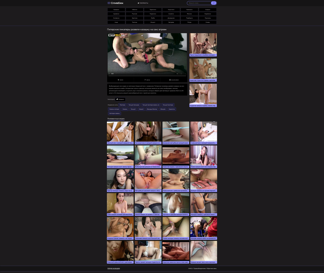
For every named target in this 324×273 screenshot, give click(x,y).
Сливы (208, 22)
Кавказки (189, 10)
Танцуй (133, 109)
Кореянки (208, 14)
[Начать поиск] (213, 3)
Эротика (134, 18)
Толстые (134, 22)
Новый (141, 109)
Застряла (171, 22)
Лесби (153, 18)
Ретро (189, 22)
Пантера (122, 105)
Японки (189, 14)
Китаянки (116, 18)
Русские (134, 14)
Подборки (189, 18)
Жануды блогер (152, 109)
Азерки (207, 10)
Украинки (153, 14)
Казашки (116, 10)
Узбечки (134, 10)
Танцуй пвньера (134, 105)
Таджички (153, 10)
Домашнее (171, 18)
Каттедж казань (114, 113)
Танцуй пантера (168, 105)
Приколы (208, 18)
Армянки (116, 14)
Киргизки (171, 10)
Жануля (162, 109)
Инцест (153, 22)
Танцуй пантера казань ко (151, 105)
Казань (125, 109)
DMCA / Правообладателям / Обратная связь (202, 268)
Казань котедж (114, 109)
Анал (116, 22)
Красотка (172, 109)
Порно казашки (113, 268)
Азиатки (171, 14)
